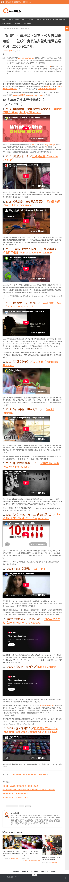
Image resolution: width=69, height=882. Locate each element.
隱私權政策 (16, 871)
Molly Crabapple (50, 145)
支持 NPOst (27, 23)
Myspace (48, 86)
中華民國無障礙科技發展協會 (32, 860)
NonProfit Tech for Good (26, 58)
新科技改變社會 (15, 28)
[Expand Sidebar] (67, 28)
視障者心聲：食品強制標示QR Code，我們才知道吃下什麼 (31, 854)
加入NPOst (34, 871)
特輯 (16, 19)
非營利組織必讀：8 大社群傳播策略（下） (17, 798)
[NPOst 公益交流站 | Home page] (12, 11)
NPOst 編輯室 (8, 51)
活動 (38, 19)
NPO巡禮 (25, 871)
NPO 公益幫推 (6, 23)
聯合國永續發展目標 (59, 19)
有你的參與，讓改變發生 (13, 2)
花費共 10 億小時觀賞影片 (47, 89)
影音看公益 (6, 28)
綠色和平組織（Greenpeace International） (28, 252)
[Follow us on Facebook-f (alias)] (65, 878)
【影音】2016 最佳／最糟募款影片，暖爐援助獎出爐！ (21, 786)
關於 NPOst (27, 2)
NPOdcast (46, 19)
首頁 (2, 2)
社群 (30, 806)
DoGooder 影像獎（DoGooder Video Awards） (28, 95)
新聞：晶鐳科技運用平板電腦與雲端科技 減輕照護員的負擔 (11, 854)
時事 (3, 19)
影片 (26, 806)
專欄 (22, 19)
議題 (10, 19)
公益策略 (30, 19)
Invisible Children (47, 666)
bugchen (54, 862)
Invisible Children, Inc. (46, 705)
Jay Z (33, 145)
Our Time (39, 568)
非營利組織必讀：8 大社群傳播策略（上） (17, 794)
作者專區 (53, 871)
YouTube (48, 66)
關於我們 (17, 23)
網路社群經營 (25, 28)
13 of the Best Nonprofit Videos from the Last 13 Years (28, 774)
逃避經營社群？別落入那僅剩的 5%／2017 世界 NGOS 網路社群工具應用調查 (29, 790)
